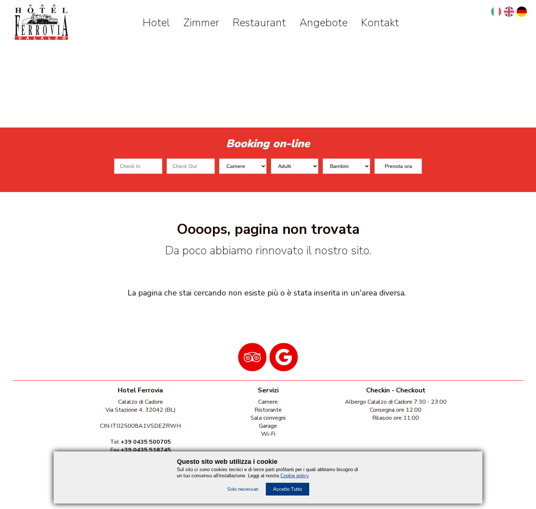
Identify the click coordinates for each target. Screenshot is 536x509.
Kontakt (380, 22)
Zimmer (201, 22)
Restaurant (259, 22)
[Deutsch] (522, 12)
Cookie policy (294, 475)
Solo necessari (243, 489)
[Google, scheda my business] (283, 369)
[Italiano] (496, 12)
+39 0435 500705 (146, 442)
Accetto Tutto (287, 489)
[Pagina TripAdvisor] (252, 369)
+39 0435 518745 (146, 450)
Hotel (156, 22)
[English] (509, 12)
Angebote (323, 22)
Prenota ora (398, 166)
